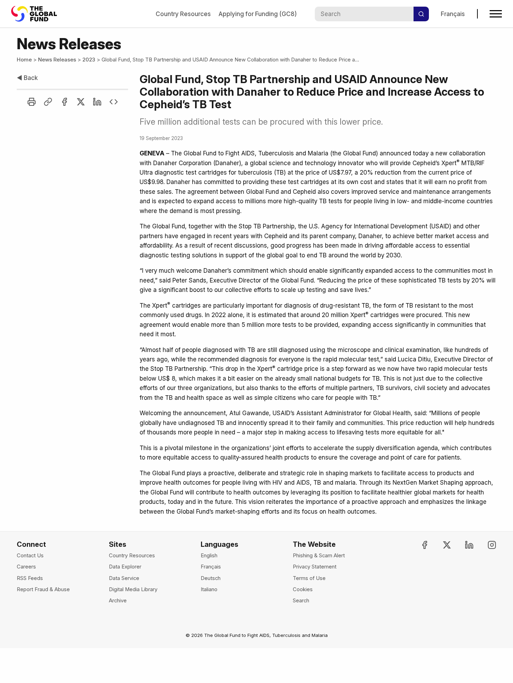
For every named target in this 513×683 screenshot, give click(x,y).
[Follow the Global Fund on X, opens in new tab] (441, 545)
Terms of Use (309, 578)
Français (453, 13)
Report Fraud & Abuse (43, 589)
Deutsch (211, 578)
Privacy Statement (314, 567)
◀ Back (27, 77)
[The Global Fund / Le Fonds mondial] (37, 14)
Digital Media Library (133, 589)
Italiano (209, 589)
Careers (26, 567)
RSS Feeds (30, 578)
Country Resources (183, 13)
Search (301, 600)
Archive (118, 600)
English (209, 555)
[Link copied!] (48, 101)
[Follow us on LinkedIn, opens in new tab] (463, 545)
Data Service (124, 578)
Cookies (303, 589)
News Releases (57, 60)
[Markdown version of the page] (113, 101)
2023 (88, 60)
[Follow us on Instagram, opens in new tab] (485, 545)
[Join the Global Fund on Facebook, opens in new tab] (418, 545)
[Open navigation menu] (496, 14)
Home (24, 60)
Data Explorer (125, 567)
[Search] (421, 14)
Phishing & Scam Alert (319, 555)
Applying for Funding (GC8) (257, 13)
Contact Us (30, 555)
